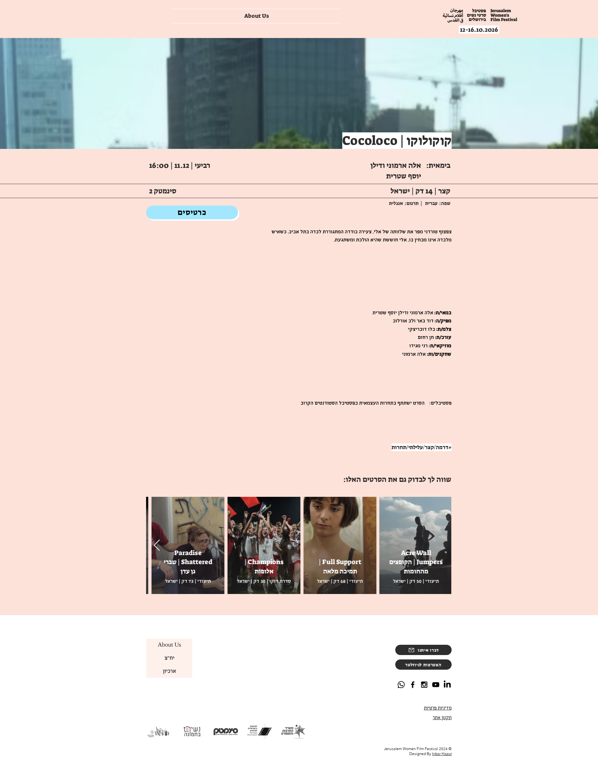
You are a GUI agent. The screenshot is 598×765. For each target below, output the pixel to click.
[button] (423, 664)
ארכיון (169, 671)
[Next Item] (156, 545)
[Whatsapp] (401, 684)
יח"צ (169, 658)
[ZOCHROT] (435, 684)
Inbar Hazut (442, 753)
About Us (169, 645)
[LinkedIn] (447, 684)
